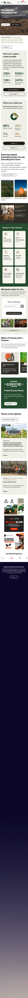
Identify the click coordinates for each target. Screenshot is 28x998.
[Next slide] (11, 221)
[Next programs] (25, 189)
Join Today (4, 24)
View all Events (13, 330)
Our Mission (6, 47)
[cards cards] (25, 363)
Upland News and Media (9, 419)
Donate (13, 143)
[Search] (22, 306)
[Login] (18, 2)
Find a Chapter (15, 24)
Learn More (19, 215)
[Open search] (25, 2)
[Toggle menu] (2, 2)
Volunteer (13, 147)
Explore (5, 455)
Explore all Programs (8, 174)
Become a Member (13, 89)
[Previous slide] (3, 221)
